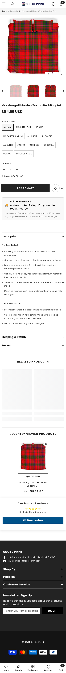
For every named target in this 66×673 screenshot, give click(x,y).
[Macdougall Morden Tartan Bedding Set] (33, 456)
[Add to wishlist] (56, 188)
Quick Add (33, 476)
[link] (17, 413)
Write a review (33, 520)
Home (4, 11)
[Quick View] (46, 443)
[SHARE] (62, 188)
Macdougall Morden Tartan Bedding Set (33, 484)
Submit (52, 610)
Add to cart (25, 188)
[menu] (3, 4)
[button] (55, 74)
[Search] (13, 4)
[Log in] (53, 4)
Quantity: (6, 163)
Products (14, 11)
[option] (33, 46)
